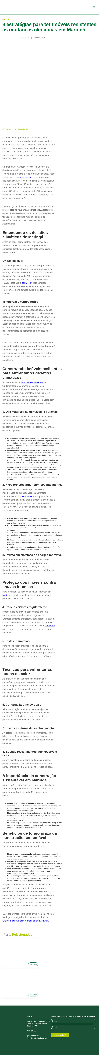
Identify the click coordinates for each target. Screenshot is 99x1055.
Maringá (6, 595)
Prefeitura (50, 625)
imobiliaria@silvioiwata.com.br (38, 1038)
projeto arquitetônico (28, 496)
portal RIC (27, 283)
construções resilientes (32, 382)
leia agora (33, 964)
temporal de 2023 (24, 177)
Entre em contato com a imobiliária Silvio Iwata (25, 921)
